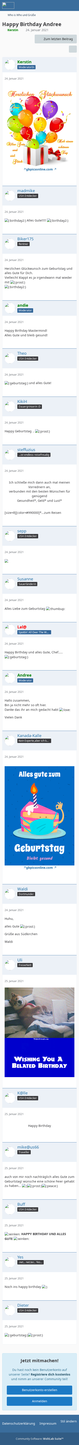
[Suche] (51, 5)
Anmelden (39, 1401)
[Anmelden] (62, 5)
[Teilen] (73, 49)
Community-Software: (39, 1439)
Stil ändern (69, 1421)
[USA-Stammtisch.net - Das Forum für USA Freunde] (8, 5)
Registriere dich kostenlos (50, 1374)
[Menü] (73, 5)
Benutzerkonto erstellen (39, 1390)
